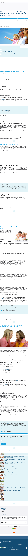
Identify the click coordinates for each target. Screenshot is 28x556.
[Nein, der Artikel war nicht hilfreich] (15, 528)
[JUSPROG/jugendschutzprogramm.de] (3, 547)
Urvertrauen (7, 94)
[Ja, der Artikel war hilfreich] (13, 528)
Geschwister (17, 315)
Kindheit (8, 422)
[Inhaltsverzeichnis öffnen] (26, 548)
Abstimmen (4, 443)
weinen (17, 380)
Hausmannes (2, 163)
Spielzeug (1, 392)
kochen (14, 199)
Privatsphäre (17, 549)
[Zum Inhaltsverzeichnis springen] (14, 141)
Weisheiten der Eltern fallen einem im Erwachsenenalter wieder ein (13, 54)
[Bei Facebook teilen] (3, 18)
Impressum (10, 549)
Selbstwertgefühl (6, 110)
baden (3, 157)
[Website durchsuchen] (23, 1)
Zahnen (3, 178)
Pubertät (6, 355)
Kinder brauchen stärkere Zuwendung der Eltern (10, 53)
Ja (2, 440)
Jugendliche (10, 275)
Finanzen (5, 384)
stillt (6, 152)
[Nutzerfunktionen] (25, 1)
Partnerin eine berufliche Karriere (17, 163)
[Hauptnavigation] (27, 1)
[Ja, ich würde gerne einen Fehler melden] (14, 532)
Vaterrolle (15, 160)
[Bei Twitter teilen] (10, 18)
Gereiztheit (3, 298)
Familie (1, 2)
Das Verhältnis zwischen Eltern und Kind (9, 49)
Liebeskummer (6, 369)
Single (8, 423)
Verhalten (11, 132)
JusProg (13, 547)
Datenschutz (13, 549)
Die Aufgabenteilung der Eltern (7, 51)
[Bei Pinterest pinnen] (17, 18)
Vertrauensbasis (2, 198)
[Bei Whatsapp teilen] (24, 18)
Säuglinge (3, 99)
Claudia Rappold (3, 508)
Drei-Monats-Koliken (20, 178)
